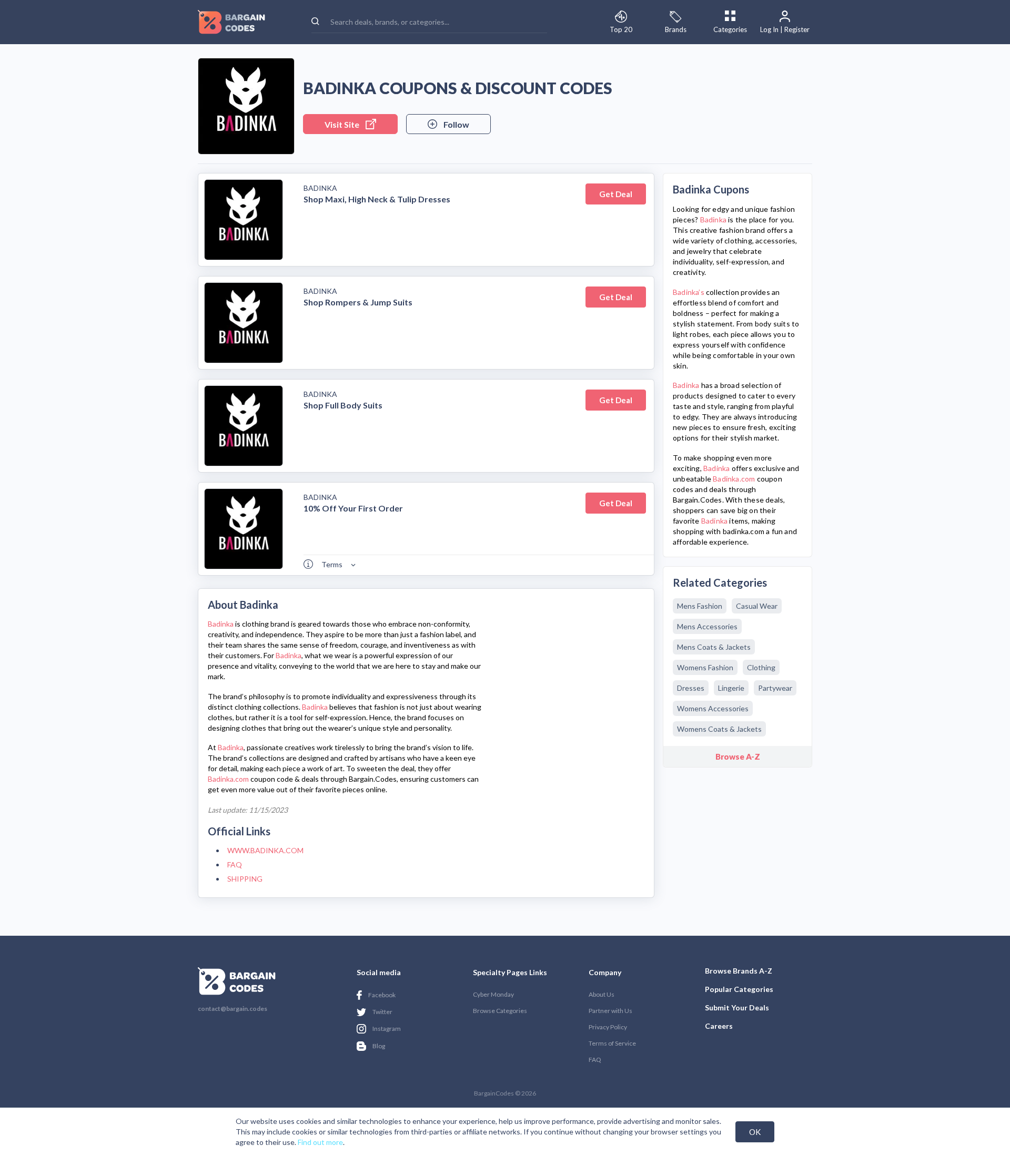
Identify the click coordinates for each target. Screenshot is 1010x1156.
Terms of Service (612, 1043)
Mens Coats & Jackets (714, 646)
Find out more (320, 1142)
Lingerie (731, 687)
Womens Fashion (705, 667)
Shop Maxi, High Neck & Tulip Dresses (377, 199)
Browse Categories (500, 1011)
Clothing (761, 667)
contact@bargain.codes (232, 1008)
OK (755, 1132)
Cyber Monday (493, 994)
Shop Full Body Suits (343, 405)
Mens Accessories (707, 626)
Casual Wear (756, 605)
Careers (719, 1025)
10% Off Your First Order (353, 508)
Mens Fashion (699, 605)
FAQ (234, 864)
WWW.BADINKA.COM (265, 850)
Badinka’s (688, 292)
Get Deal (615, 194)
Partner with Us (610, 1011)
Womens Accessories (713, 708)
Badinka (320, 187)
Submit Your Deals (737, 1007)
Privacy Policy (608, 1027)
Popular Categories (739, 989)
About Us (601, 994)
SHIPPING (244, 878)
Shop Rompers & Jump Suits (358, 302)
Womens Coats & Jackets (719, 728)
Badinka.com (228, 778)
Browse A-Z (737, 756)
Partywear (775, 687)
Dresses (690, 687)
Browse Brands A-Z (738, 970)
